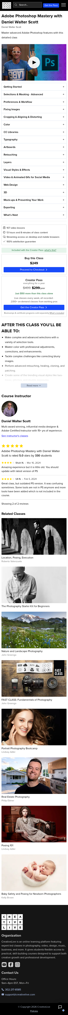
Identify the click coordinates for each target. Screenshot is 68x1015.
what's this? (50, 250)
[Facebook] (10, 964)
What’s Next (11, 215)
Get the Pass (51, 5)
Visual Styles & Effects (17, 170)
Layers (8, 162)
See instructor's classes (14, 436)
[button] (60, 1007)
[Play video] (34, 62)
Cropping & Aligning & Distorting (23, 117)
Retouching (10, 155)
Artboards (10, 147)
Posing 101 (7, 845)
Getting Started (13, 87)
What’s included (57, 312)
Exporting (9, 207)
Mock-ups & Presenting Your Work (23, 200)
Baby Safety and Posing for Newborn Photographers (31, 894)
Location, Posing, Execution (17, 557)
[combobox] (27, 4)
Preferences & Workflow (18, 102)
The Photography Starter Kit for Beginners (25, 606)
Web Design (11, 185)
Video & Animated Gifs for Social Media (27, 177)
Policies (34, 1011)
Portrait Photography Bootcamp (19, 748)
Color (7, 124)
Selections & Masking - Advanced (23, 94)
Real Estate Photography (15, 797)
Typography (10, 139)
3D (5, 192)
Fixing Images (12, 109)
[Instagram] (17, 964)
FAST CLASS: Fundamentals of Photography (26, 699)
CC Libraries (11, 132)
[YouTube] (4, 964)
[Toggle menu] (63, 4)
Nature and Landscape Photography (22, 651)
